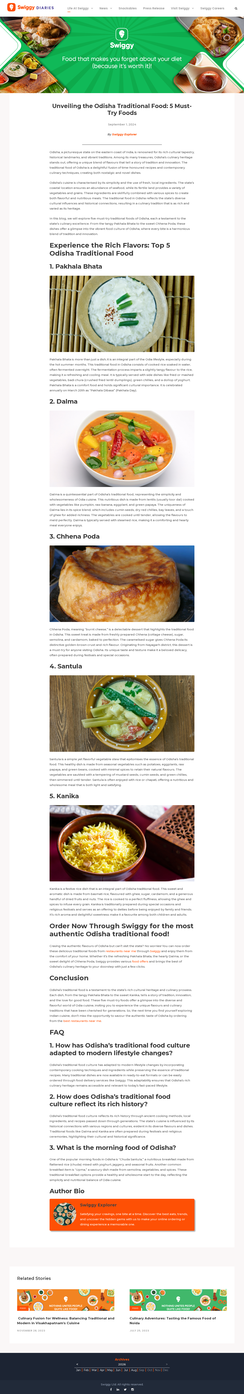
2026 (122, 1364)
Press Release (154, 8)
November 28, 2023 (31, 1330)
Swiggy (155, 951)
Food (23, 1308)
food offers (140, 961)
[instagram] (132, 1389)
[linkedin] (118, 1389)
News (104, 8)
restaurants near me (121, 951)
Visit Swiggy (180, 8)
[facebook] (111, 1389)
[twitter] (125, 1389)
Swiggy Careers (212, 8)
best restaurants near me (82, 1021)
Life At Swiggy (78, 8)
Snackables (128, 8)
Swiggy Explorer (124, 134)
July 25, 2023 (139, 1330)
